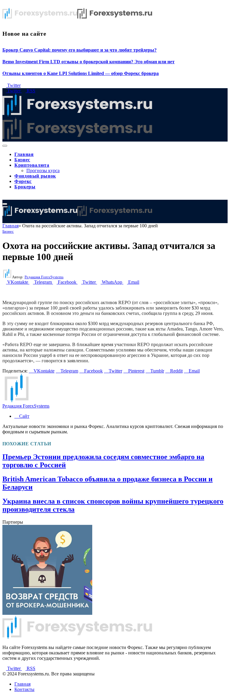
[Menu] (4, 146)
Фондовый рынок (35, 175)
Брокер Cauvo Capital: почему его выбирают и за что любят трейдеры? (79, 49)
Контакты (24, 689)
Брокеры (24, 186)
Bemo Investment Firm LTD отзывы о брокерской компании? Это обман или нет (88, 61)
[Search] (4, 196)
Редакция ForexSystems (44, 277)
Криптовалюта (31, 165)
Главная (24, 154)
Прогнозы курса (43, 170)
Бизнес (22, 159)
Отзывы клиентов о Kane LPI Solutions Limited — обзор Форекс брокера (80, 73)
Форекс (23, 181)
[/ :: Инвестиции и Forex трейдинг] (77, 214)
